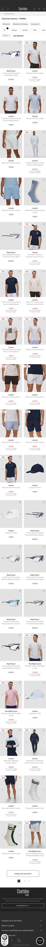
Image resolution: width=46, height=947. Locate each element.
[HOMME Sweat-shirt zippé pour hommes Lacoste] (11, 742)
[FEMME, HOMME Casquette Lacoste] (11, 514)
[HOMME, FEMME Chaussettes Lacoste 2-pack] (11, 835)
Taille (35, 30)
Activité (25, 30)
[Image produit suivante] (20, 55)
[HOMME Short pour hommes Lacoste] (11, 144)
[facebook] (11, 940)
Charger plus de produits (23, 874)
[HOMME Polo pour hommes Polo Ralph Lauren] (11, 694)
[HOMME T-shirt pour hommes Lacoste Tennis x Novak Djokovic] (11, 100)
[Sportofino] (23, 9)
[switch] (5, 944)
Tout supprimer (18, 35)
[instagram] (19, 940)
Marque (14, 30)
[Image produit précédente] (2, 55)
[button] (20, 42)
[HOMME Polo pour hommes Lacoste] (11, 469)
